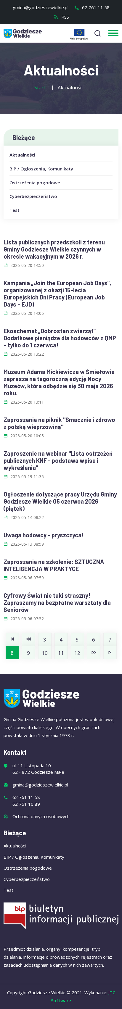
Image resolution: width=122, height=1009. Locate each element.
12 (77, 652)
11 (61, 652)
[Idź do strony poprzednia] (28, 639)
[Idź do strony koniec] (110, 652)
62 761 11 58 (95, 7)
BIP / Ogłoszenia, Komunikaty (41, 169)
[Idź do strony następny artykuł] (93, 652)
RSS (64, 17)
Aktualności (22, 155)
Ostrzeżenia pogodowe (34, 183)
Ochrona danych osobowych (41, 816)
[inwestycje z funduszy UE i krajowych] (79, 34)
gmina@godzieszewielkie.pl (40, 7)
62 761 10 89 (26, 804)
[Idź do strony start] (12, 639)
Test (14, 210)
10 (45, 652)
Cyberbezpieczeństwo (33, 196)
